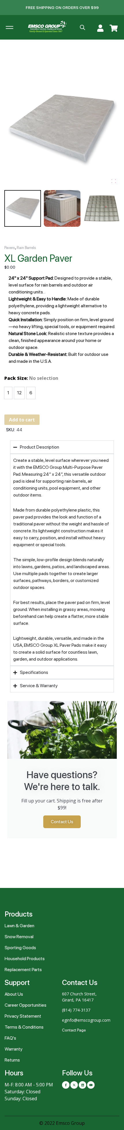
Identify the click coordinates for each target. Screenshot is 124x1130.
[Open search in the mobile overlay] (82, 27)
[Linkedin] (82, 1085)
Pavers (9, 248)
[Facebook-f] (65, 1085)
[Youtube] (91, 1085)
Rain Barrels (26, 248)
